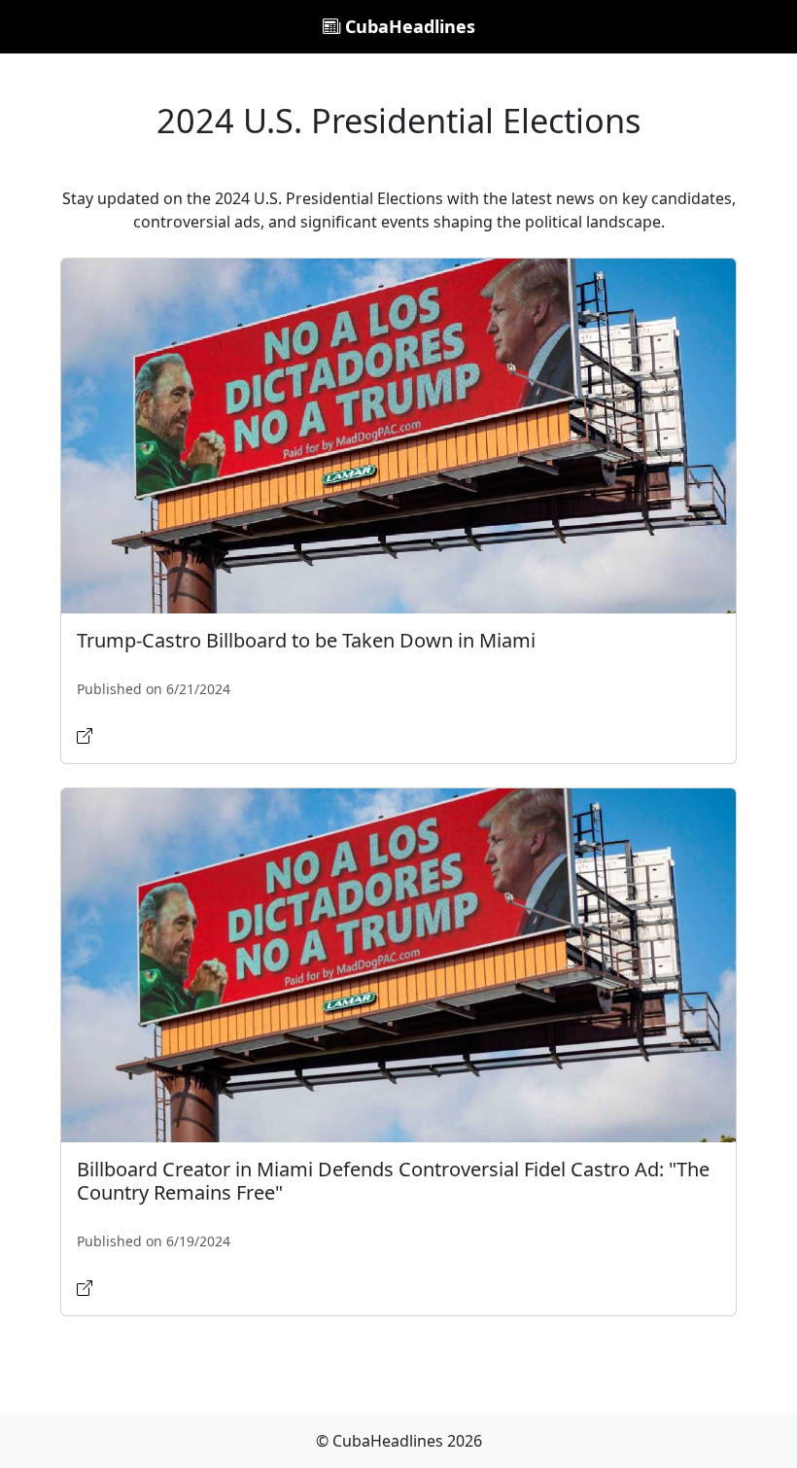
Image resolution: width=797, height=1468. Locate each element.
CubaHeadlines (407, 26)
